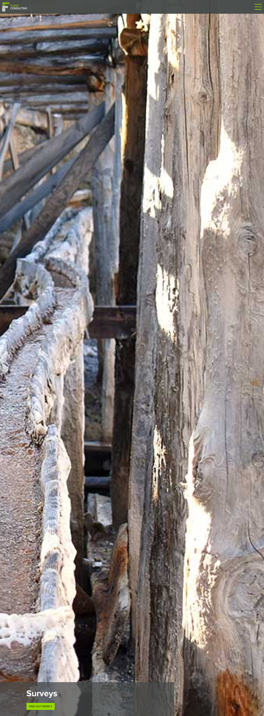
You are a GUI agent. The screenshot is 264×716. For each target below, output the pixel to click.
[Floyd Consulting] (14, 6)
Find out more (39, 706)
